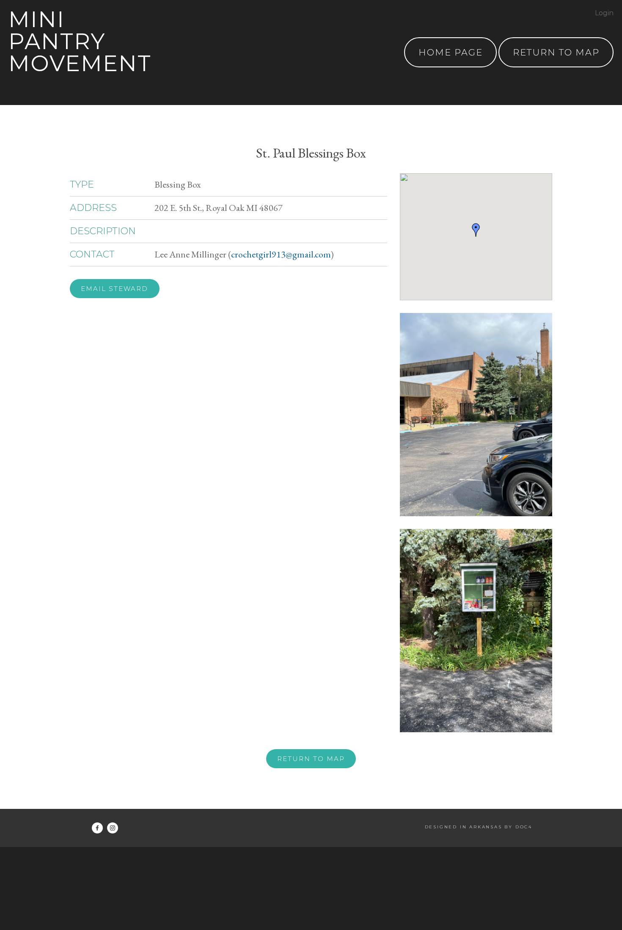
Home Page (450, 52)
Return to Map (311, 759)
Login (604, 13)
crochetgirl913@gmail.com (281, 254)
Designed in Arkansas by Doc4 (478, 827)
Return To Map (556, 52)
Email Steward (114, 289)
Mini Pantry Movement (79, 41)
